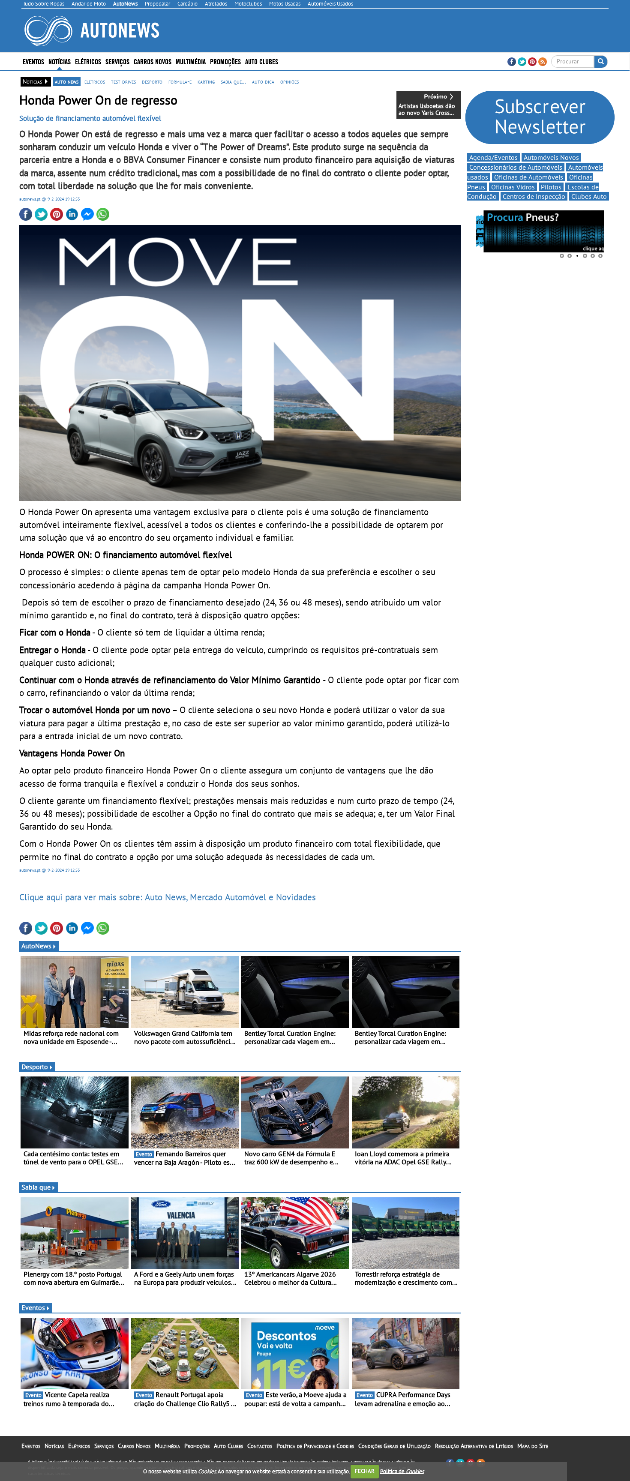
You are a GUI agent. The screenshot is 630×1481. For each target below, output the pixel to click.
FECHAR (365, 1471)
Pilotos (551, 187)
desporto (152, 81)
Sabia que (36, 1187)
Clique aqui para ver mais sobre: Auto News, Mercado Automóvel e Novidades (167, 897)
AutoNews (36, 945)
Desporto (34, 1066)
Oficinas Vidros (513, 187)
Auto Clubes (228, 1446)
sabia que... (233, 81)
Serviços (104, 1446)
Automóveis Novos (551, 157)
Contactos (259, 1446)
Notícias (54, 1446)
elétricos (94, 81)
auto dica (263, 81)
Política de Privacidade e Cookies (315, 1446)
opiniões (289, 81)
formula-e (180, 81)
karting (206, 81)
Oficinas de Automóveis (528, 177)
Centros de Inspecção (534, 196)
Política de (402, 1471)
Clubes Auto (589, 196)
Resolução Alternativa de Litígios (474, 1446)
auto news (66, 81)
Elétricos (79, 1446)
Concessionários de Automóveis (515, 167)
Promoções (225, 61)
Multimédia (191, 61)
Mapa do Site (532, 1446)
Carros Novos (152, 61)
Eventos (33, 61)
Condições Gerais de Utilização (394, 1446)
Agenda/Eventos (493, 157)
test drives (123, 81)
